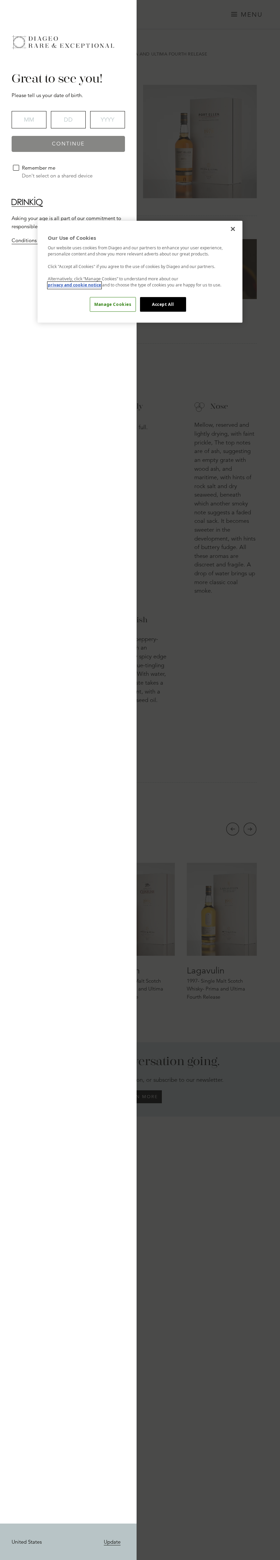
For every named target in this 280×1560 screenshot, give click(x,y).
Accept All (163, 304)
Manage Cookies (112, 304)
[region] (140, 272)
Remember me (38, 168)
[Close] (232, 228)
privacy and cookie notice (74, 285)
